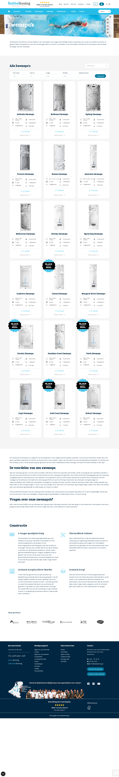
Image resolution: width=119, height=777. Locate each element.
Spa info (66, 4)
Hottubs (28, 11)
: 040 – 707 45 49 (93, 659)
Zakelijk (36, 668)
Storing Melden (38, 671)
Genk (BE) (63, 661)
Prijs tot (32, 73)
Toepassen (100, 76)
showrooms (90, 654)
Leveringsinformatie (40, 659)
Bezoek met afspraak (95, 669)
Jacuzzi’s (16, 11)
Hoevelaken (64, 652)
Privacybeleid (38, 657)
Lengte (48, 73)
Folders (36, 661)
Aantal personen (84, 73)
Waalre (63, 649)
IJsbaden (50, 11)
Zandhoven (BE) (65, 657)
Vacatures (81, 4)
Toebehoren (61, 11)
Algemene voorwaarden (41, 654)
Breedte (65, 73)
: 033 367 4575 (92, 661)
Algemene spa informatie (41, 649)
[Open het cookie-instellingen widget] (3, 774)
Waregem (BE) (65, 659)
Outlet (73, 11)
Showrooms (15, 18)
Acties (81, 11)
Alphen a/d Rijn (65, 654)
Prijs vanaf (16, 73)
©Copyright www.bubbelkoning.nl (59, 715)
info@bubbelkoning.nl (95, 664)
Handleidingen (38, 664)
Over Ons (73, 4)
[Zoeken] (109, 11)
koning (13, 660)
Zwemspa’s (39, 11)
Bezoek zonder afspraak (96, 674)
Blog (60, 4)
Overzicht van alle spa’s (15, 649)
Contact (88, 4)
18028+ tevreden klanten (44, 5)
